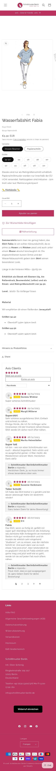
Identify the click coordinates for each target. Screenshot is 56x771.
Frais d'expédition (19, 139)
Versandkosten (12, 637)
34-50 (8, 159)
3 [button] (28, 584)
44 (17, 166)
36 (29, 160)
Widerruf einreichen (28, 709)
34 (20, 160)
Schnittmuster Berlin (18, 763)
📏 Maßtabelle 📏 (11, 190)
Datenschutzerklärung (16, 625)
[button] (5, 5)
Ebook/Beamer (12, 149)
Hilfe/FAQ (10, 612)
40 (48, 160)
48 (35, 166)
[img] (20, 394)
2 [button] (22, 584)
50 (45, 166)
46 (26, 166)
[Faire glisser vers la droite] (34, 115)
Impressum (10, 643)
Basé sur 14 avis (13, 375)
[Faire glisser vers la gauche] (22, 115)
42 (7, 166)
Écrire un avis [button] (28, 379)
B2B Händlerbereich (15, 649)
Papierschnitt (34, 149)
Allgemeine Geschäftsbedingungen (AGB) (25, 619)
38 (39, 160)
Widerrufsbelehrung (15, 631)
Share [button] (7, 357)
